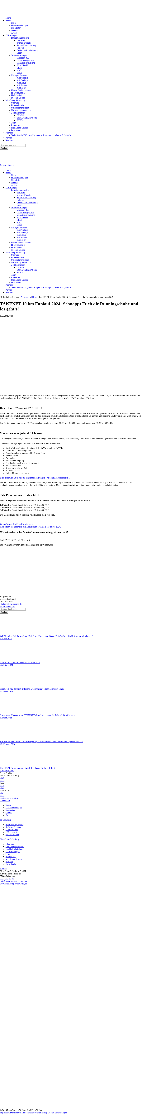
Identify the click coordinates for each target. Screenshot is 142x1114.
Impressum (5, 1113)
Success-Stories (18, 98)
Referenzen (16, 125)
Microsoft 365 (23, 58)
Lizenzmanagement (25, 60)
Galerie (14, 30)
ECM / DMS (22, 65)
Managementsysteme (26, 63)
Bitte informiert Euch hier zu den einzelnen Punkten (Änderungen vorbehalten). (35, 478)
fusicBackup (22, 80)
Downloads (16, 130)
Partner (9, 138)
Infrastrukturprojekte (20, 38)
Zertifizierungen (18, 113)
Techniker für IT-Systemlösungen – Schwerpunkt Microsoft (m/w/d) (41, 135)
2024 (2, 785)
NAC (19, 70)
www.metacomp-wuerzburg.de (13, 884)
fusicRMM (21, 88)
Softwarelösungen (19, 55)
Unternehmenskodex (20, 108)
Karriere (9, 133)
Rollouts (20, 48)
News (8, 20)
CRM (19, 68)
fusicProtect (22, 85)
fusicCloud (21, 83)
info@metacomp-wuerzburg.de (13, 881)
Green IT (21, 53)
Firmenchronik (17, 105)
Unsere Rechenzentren (21, 90)
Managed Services (19, 75)
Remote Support (7, 165)
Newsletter (16, 28)
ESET (19, 73)
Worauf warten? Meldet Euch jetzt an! (16, 524)
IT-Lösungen (11, 35)
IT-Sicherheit (16, 95)
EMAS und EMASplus (27, 118)
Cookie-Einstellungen (57, 1113)
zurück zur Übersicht (9, 798)
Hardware (21, 40)
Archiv (14, 33)
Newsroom (5, 800)
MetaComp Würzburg (15, 100)
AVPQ (20, 120)
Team (13, 123)
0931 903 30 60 (7, 879)
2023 (2, 788)
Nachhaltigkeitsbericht (21, 110)
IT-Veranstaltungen (19, 25)
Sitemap (43, 1113)
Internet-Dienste (24, 43)
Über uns (15, 103)
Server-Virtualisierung (26, 45)
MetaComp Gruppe (19, 128)
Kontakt (9, 140)
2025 (2, 780)
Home (8, 18)
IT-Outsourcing (18, 93)
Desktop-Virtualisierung (27, 50)
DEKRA (21, 115)
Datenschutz (15, 1113)
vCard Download (7, 606)
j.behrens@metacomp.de (11, 604)
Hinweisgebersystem (30, 1113)
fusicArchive (22, 78)
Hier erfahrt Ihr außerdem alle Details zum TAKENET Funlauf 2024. (30, 527)
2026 (2, 778)
